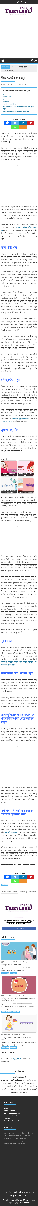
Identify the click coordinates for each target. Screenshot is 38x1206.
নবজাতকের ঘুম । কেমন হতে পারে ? (28, 893)
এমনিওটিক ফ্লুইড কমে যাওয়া (21, 418)
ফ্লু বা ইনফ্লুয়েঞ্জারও (11, 832)
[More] (23, 127)
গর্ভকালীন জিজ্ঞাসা (5, 973)
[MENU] (35, 60)
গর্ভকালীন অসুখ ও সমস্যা (6, 1011)
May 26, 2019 (7, 1034)
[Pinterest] (30, 123)
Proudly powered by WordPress (15, 1200)
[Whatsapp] (15, 127)
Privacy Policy (9, 1111)
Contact (7, 1118)
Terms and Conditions (12, 1113)
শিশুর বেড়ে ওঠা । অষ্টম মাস (10, 892)
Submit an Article (11, 1116)
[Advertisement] (19, 37)
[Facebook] (7, 123)
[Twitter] (15, 123)
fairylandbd (30, 85)
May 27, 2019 (7, 996)
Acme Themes (24, 1202)
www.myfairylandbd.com (12, 1080)
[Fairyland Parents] (3, 60)
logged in (17, 1058)
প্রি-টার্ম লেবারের (7, 421)
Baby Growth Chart (11, 1121)
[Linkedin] (23, 123)
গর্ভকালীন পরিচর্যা (5, 884)
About (6, 1108)
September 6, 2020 (9, 962)
